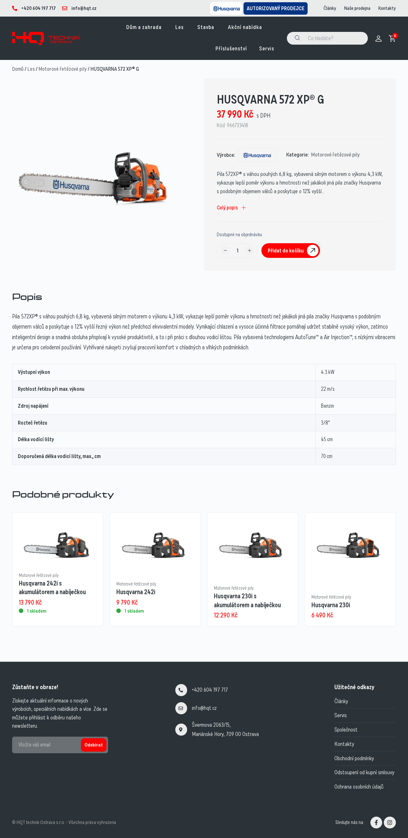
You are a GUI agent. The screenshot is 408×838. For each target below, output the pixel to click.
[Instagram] (390, 822)
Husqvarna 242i (135, 591)
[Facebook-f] (376, 822)
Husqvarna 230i (330, 605)
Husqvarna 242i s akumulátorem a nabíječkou (52, 587)
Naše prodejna (357, 8)
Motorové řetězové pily (63, 69)
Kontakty (387, 8)
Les (31, 69)
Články (330, 8)
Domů (18, 69)
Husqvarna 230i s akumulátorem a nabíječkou (247, 600)
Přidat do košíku (286, 250)
